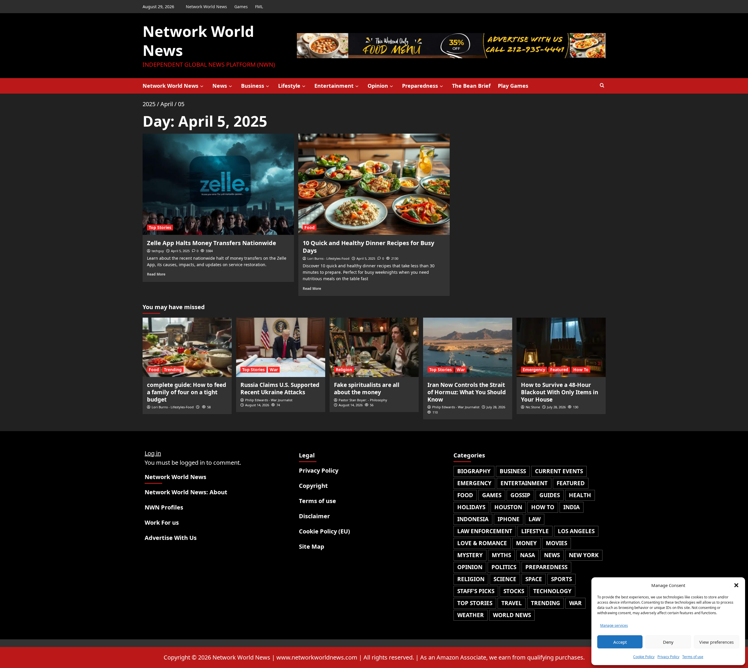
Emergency (534, 369)
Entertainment (334, 85)
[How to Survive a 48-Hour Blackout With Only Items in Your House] (561, 347)
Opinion (378, 85)
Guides (549, 495)
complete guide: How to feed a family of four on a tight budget (186, 392)
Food (309, 227)
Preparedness (420, 85)
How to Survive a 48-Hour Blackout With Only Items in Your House (559, 392)
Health (580, 495)
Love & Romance (482, 543)
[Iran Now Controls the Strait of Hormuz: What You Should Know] (467, 347)
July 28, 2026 (495, 407)
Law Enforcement (484, 531)
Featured (559, 369)
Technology (552, 591)
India (571, 507)
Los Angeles (576, 531)
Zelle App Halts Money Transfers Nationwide (211, 243)
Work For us (162, 522)
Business (252, 85)
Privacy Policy (668, 656)
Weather (470, 615)
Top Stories (160, 227)
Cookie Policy (643, 656)
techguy (158, 251)
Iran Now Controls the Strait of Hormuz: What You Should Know (466, 392)
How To (580, 369)
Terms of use (692, 656)
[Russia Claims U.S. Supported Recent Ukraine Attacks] (280, 347)
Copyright (313, 486)
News (219, 85)
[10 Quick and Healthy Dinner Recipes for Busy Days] (374, 184)
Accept (620, 642)
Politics (503, 567)
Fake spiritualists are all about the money (366, 388)
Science (505, 579)
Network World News (206, 6)
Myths (501, 555)
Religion (344, 369)
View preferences (716, 642)
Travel (511, 603)
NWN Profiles (164, 507)
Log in (153, 453)
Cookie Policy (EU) (324, 531)
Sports (561, 579)
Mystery (470, 555)
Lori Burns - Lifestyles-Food (328, 258)
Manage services (614, 625)
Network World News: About (186, 492)
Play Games (513, 85)
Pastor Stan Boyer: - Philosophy (363, 400)
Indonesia (473, 519)
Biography (474, 471)
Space (533, 579)
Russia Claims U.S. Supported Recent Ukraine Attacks (279, 388)
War (274, 369)
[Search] (602, 85)
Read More (156, 274)
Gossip (520, 495)
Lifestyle (289, 85)
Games (241, 6)
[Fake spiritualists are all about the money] (374, 347)
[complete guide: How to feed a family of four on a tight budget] (187, 347)
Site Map (311, 546)
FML (259, 6)
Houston (508, 507)
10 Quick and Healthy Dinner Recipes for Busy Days (368, 246)
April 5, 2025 (180, 251)
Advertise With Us (171, 538)
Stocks (513, 591)
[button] (736, 585)
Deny (668, 642)
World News (512, 615)
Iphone (509, 519)
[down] (201, 86)
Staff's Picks (475, 591)
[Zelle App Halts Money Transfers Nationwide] (218, 184)
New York (584, 555)
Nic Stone (533, 407)
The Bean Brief (471, 85)
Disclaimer (314, 516)
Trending (173, 369)
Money (526, 543)
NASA (527, 555)
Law (535, 519)
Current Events (559, 471)
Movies (556, 543)
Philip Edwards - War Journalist (268, 400)
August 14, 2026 (257, 405)
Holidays (471, 507)
